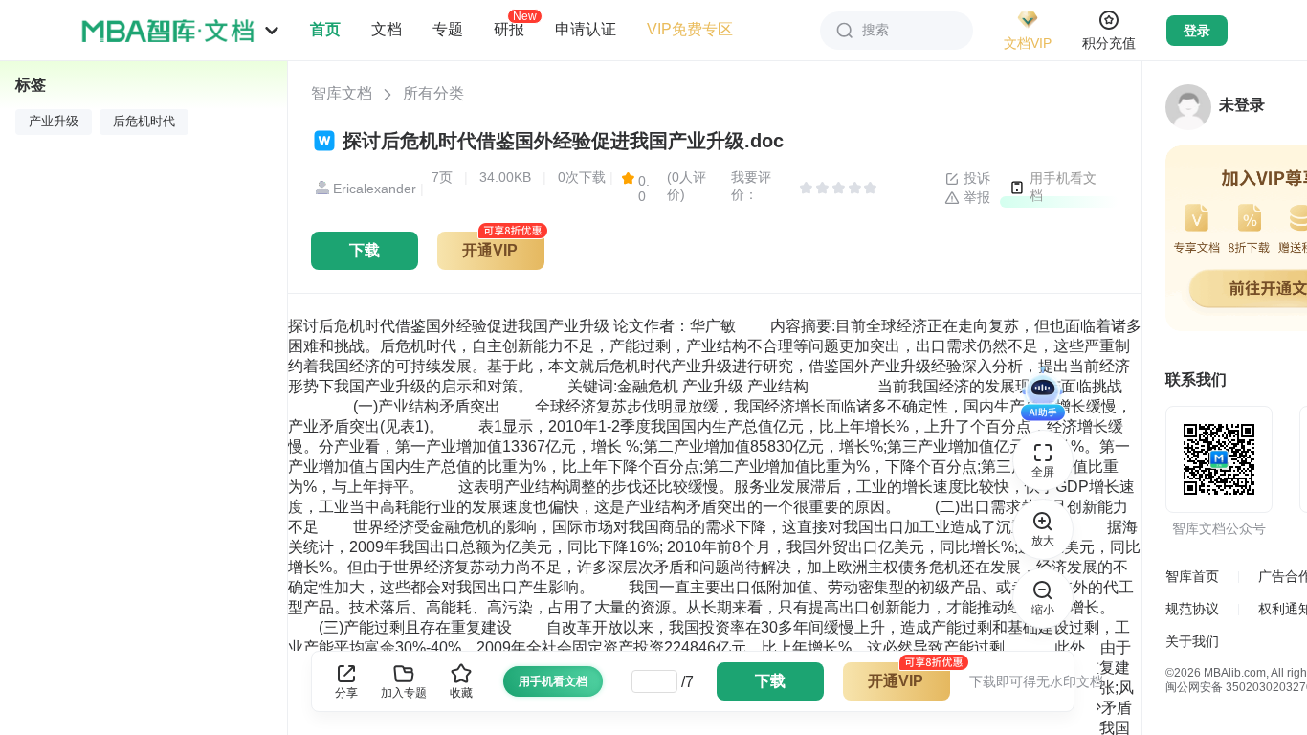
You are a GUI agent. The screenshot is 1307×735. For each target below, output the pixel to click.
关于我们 (1192, 641)
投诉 (975, 178)
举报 (975, 197)
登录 (1197, 30)
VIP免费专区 (690, 29)
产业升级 (53, 121)
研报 (509, 28)
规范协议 (1192, 608)
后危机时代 (144, 121)
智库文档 (341, 93)
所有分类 (433, 93)
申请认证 (585, 29)
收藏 (461, 693)
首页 (325, 29)
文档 (386, 29)
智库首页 (1192, 576)
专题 (447, 29)
